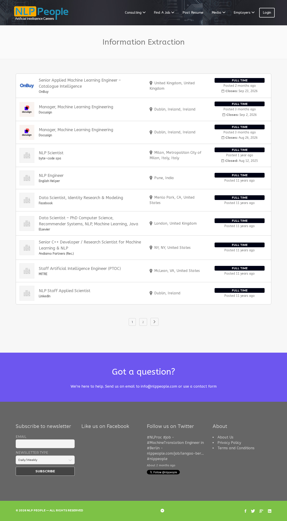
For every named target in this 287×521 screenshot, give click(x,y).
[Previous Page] (154, 322)
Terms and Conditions (235, 448)
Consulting (133, 13)
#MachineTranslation (165, 443)
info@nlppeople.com (159, 386)
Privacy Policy (229, 443)
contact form (205, 386)
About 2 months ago (161, 465)
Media (216, 13)
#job (167, 437)
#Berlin (153, 448)
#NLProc (154, 437)
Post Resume (193, 13)
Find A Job (162, 13)
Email (21, 437)
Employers (242, 13)
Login (267, 13)
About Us (225, 437)
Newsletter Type (32, 453)
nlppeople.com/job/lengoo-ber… (175, 453)
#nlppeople (157, 459)
